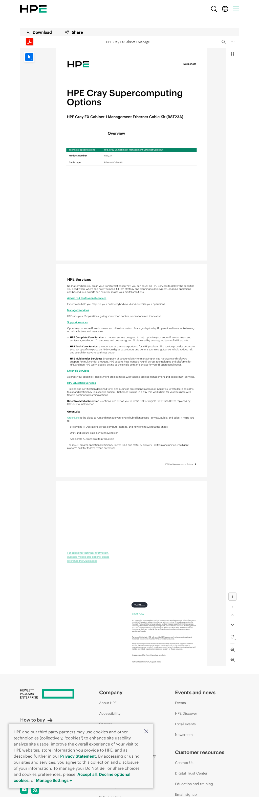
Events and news (195, 692)
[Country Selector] (225, 9)
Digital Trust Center (191, 773)
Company (110, 692)
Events (180, 703)
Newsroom (184, 734)
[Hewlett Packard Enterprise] (33, 9)
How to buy (32, 720)
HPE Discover (186, 713)
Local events (185, 724)
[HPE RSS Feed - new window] (35, 790)
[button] (146, 731)
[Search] (214, 9)
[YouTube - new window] (24, 790)
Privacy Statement (78, 756)
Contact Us (184, 762)
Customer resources (199, 752)
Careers (105, 724)
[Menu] (236, 9)
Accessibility (109, 713)
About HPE (108, 703)
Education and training (194, 784)
